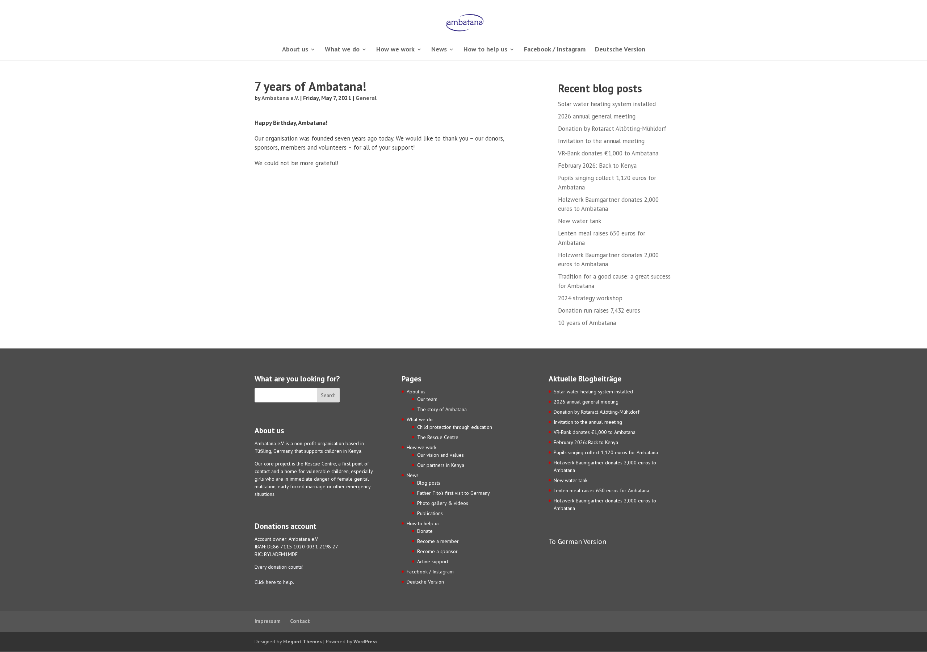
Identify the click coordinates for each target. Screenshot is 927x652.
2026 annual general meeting (597, 116)
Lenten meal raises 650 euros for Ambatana (601, 490)
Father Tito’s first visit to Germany (453, 493)
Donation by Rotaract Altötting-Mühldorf (612, 129)
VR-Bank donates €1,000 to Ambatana (608, 153)
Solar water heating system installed (607, 104)
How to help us (485, 50)
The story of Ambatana (442, 409)
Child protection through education (454, 427)
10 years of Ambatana (587, 323)
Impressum (268, 621)
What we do (342, 50)
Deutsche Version (620, 50)
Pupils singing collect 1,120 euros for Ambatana (606, 452)
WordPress (365, 641)
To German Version (577, 541)
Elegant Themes (302, 641)
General (366, 97)
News (439, 50)
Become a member (438, 541)
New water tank (579, 221)
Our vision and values (440, 455)
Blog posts (428, 483)
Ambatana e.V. (280, 97)
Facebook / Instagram (555, 50)
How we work (395, 50)
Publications (430, 513)
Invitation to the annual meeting (601, 141)
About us (295, 50)
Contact (300, 621)
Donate (425, 531)
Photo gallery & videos (442, 503)
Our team (427, 399)
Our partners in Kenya (440, 465)
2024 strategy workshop (590, 298)
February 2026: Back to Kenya (597, 166)
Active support (432, 561)
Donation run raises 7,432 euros (599, 310)
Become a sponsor (437, 551)
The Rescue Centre (437, 437)
